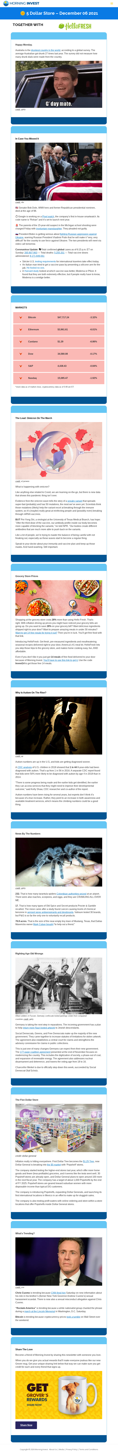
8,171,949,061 (37, 256)
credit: (18, 109)
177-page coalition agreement (35, 1052)
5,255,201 (59, 252)
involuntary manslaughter (49, 228)
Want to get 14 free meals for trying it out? (36, 633)
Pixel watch (48, 216)
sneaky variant (74, 501)
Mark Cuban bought (43, 924)
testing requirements (45, 261)
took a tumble (73, 1317)
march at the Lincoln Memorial (39, 1311)
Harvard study (31, 271)
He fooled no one (35, 268)
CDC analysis (25, 767)
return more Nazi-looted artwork (39, 1028)
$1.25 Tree (88, 1161)
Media (61, 1449)
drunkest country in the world (45, 50)
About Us (53, 1449)
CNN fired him (58, 1293)
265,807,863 (30, 252)
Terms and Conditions (88, 1449)
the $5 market (54, 1164)
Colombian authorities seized (71, 894)
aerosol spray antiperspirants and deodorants (50, 912)
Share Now (26, 1425)
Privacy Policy (71, 1449)
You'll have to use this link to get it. (60, 660)
